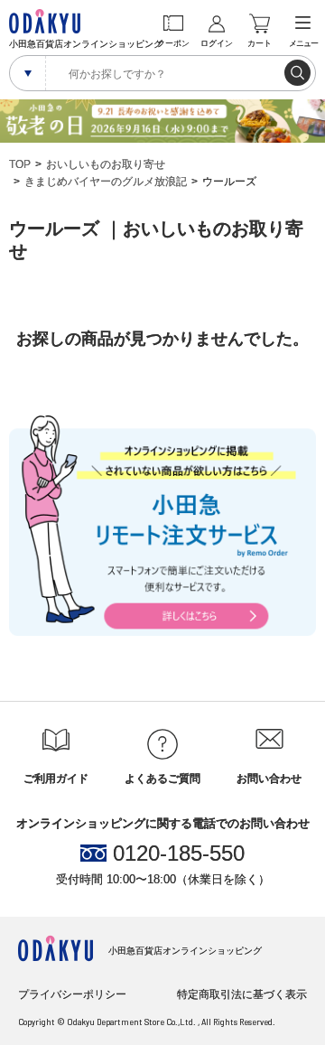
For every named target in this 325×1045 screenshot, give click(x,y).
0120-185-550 (179, 853)
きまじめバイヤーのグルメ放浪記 (105, 181)
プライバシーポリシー (72, 994)
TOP (20, 164)
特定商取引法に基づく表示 (242, 994)
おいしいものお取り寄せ (105, 164)
